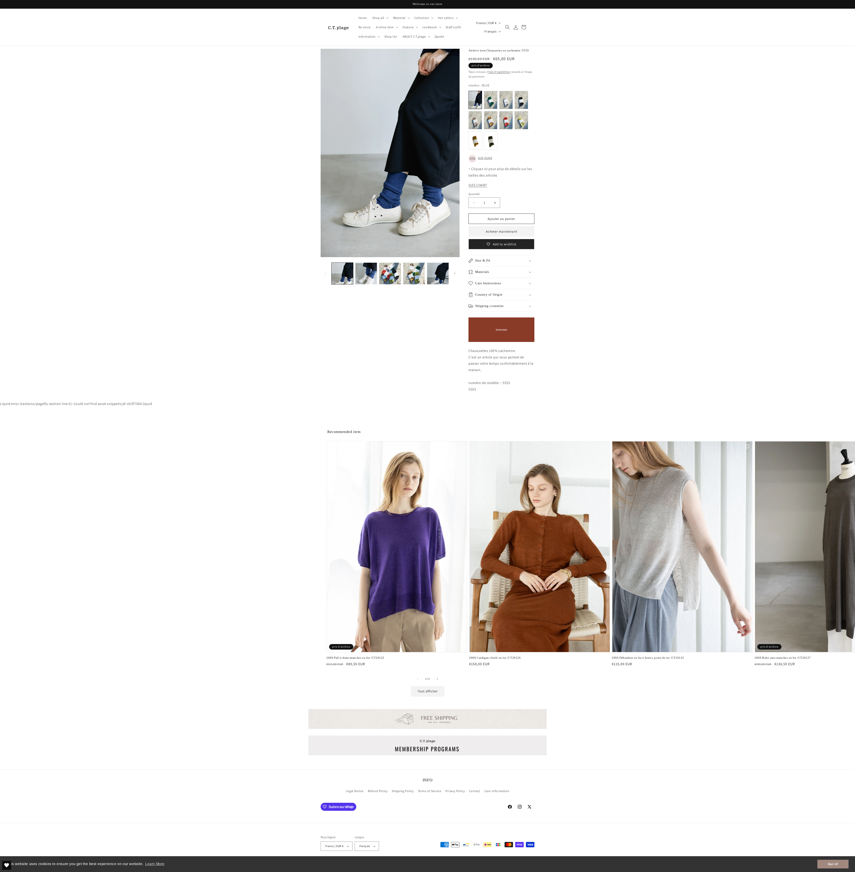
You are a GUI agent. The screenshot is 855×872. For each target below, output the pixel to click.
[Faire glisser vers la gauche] (325, 273)
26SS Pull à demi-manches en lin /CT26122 (355, 658)
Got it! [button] (833, 864)
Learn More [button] (155, 864)
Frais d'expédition (498, 71)
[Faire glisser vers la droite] (455, 273)
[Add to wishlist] (461, 446)
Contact (474, 791)
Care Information (496, 791)
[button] (380, 17)
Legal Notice (355, 791)
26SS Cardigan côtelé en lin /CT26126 (495, 658)
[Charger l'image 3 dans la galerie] (390, 273)
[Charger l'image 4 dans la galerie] (414, 273)
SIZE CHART (477, 185)
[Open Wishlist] (6, 865)
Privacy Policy (455, 791)
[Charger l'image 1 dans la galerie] (342, 273)
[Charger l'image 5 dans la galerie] (438, 273)
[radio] (475, 100)
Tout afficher (427, 691)
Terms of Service (429, 791)
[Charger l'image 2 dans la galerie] (366, 273)
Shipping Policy (403, 791)
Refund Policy (378, 791)
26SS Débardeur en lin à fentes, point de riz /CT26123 (648, 658)
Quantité (474, 194)
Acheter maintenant (501, 231)
